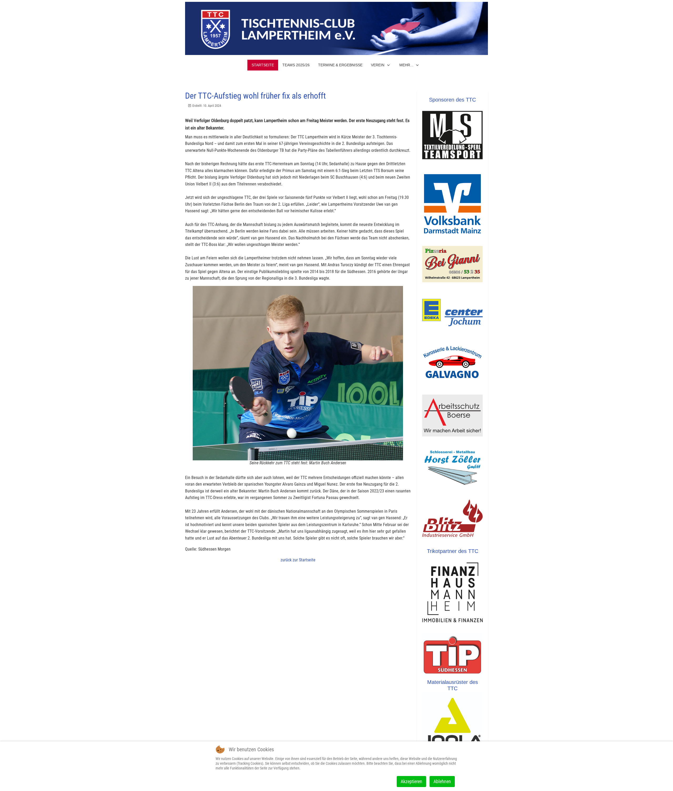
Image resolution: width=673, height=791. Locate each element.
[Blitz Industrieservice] (452, 520)
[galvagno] (452, 362)
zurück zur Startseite (298, 559)
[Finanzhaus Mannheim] (452, 593)
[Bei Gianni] (452, 264)
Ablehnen (442, 781)
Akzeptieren (411, 781)
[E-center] (452, 312)
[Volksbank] (452, 203)
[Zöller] (452, 467)
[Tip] (452, 656)
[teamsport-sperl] (452, 135)
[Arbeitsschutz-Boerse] (452, 415)
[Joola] (452, 725)
